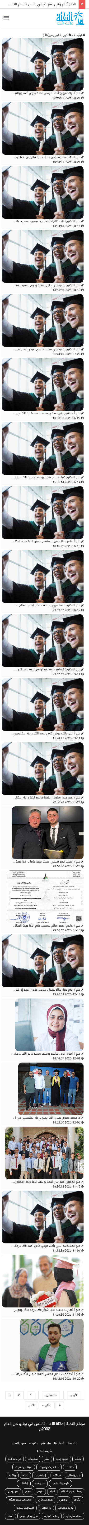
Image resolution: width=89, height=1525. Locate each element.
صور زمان (13, 1486)
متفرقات (33, 1453)
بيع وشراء (40, 1478)
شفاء (10, 1511)
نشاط (77, 1494)
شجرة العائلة (44, 1446)
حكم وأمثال (73, 1470)
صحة (25, 1470)
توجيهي (63, 1494)
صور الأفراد (19, 1438)
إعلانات (24, 1478)
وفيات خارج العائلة (71, 1486)
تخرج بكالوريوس (29, 1511)
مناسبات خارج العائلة (20, 1494)
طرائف (57, 1470)
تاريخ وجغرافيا (65, 1502)
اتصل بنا (59, 1438)
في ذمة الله (14, 1453)
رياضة (12, 1470)
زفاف (78, 1453)
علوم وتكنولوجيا (60, 1478)
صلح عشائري (45, 1494)
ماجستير (46, 1438)
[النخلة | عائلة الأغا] (70, 18)
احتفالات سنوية (25, 1502)
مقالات (70, 1462)
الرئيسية (72, 1438)
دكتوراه (33, 1438)
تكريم (40, 1486)
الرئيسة (78, 35)
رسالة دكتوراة (51, 1511)
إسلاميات (41, 1470)
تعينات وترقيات (23, 1462)
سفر (46, 1453)
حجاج (28, 1486)
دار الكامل (46, 1502)
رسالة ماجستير (74, 1511)
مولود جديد (62, 1453)
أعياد (52, 1486)
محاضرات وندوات (49, 1462)
